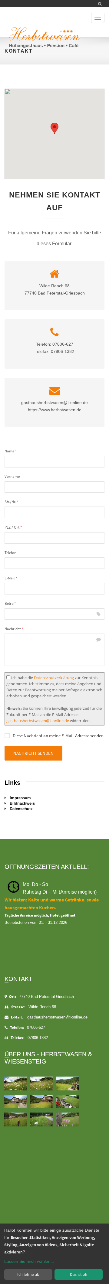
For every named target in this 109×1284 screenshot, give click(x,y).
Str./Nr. (11, 501)
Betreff (10, 603)
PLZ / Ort (13, 527)
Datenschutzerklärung (54, 677)
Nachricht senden (33, 753)
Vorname (12, 476)
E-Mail (11, 578)
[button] (54, 128)
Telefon (10, 552)
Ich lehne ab (28, 1274)
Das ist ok (78, 1274)
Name (11, 451)
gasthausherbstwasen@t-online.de (37, 720)
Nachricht (14, 628)
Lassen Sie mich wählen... (29, 1261)
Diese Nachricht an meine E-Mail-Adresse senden (58, 735)
